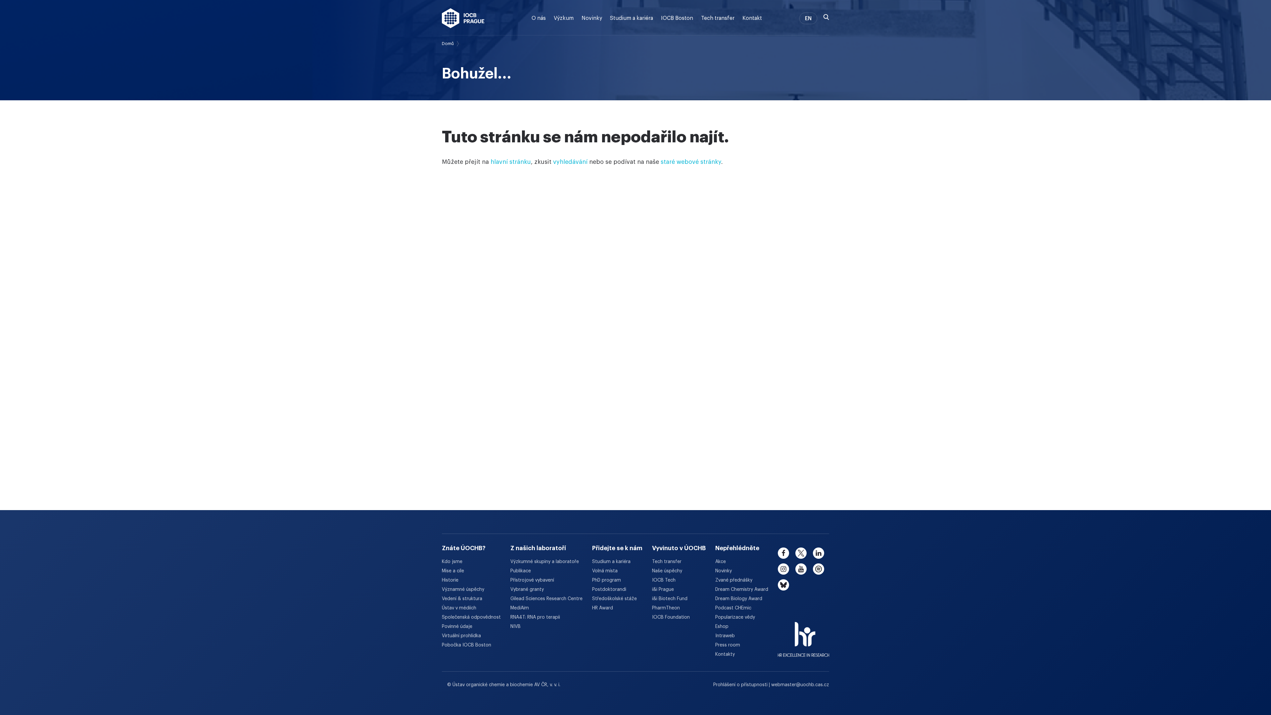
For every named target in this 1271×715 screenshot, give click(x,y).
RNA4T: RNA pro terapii (535, 617)
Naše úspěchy (667, 571)
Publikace (520, 571)
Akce (720, 561)
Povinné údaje (457, 626)
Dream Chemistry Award (741, 589)
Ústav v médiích (459, 608)
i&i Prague (663, 589)
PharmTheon (666, 608)
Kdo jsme (452, 561)
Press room (727, 645)
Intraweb (725, 636)
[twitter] (801, 553)
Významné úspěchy (463, 589)
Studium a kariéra (631, 18)
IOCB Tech (664, 580)
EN (808, 18)
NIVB (515, 626)
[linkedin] (818, 553)
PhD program (606, 580)
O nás (539, 18)
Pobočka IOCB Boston (466, 645)
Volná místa (605, 571)
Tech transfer (717, 18)
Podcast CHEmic (733, 608)
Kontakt (752, 18)
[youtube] (801, 569)
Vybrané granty (527, 589)
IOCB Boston (677, 18)
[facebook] (783, 553)
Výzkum (564, 18)
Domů (448, 43)
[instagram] (783, 569)
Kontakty (725, 654)
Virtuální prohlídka (461, 636)
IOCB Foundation (671, 617)
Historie (450, 580)
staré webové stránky (691, 162)
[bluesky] (783, 585)
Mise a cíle (453, 571)
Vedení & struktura (462, 598)
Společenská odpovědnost (471, 617)
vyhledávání (570, 162)
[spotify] (818, 569)
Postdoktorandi (609, 589)
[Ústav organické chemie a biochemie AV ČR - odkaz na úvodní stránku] (463, 18)
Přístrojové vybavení (532, 580)
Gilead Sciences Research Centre (546, 598)
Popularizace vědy (735, 617)
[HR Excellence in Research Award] (803, 635)
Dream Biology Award (738, 598)
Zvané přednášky (733, 580)
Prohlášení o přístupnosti (741, 685)
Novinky (592, 18)
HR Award (602, 608)
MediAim (519, 608)
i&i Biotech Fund (669, 598)
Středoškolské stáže (614, 598)
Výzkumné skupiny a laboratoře (544, 561)
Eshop (722, 626)
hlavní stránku (511, 162)
